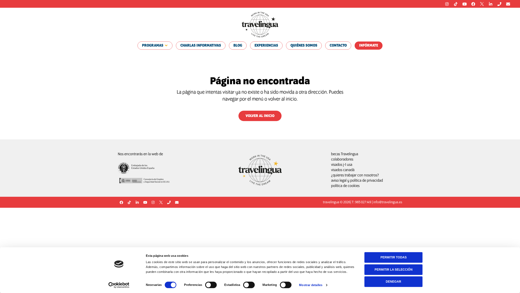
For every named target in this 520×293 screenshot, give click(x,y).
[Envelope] (508, 4)
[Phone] (499, 4)
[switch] (211, 285)
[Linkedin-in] (490, 4)
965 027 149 (363, 202)
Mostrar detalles (310, 285)
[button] (155, 46)
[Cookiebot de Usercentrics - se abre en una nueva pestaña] (119, 285)
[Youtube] (464, 4)
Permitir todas (393, 257)
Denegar (393, 281)
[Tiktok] (455, 4)
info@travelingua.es (387, 202)
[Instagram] (447, 4)
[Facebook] (473, 4)
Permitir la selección (394, 269)
